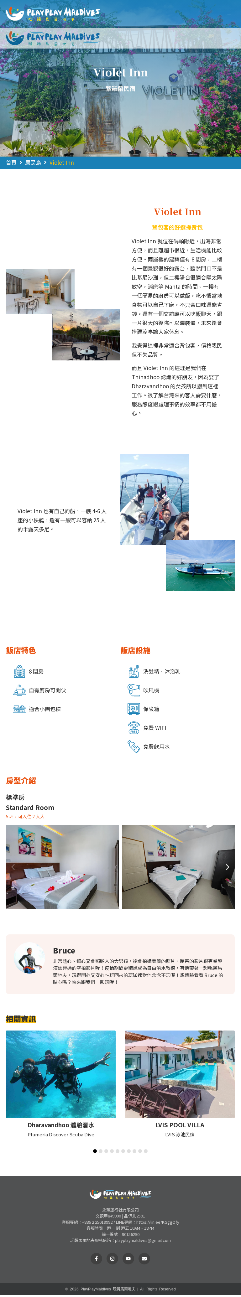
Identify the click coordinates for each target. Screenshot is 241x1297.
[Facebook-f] (96, 1258)
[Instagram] (112, 1258)
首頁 (11, 162)
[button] (229, 14)
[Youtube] (128, 1258)
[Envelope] (144, 1258)
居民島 (33, 162)
